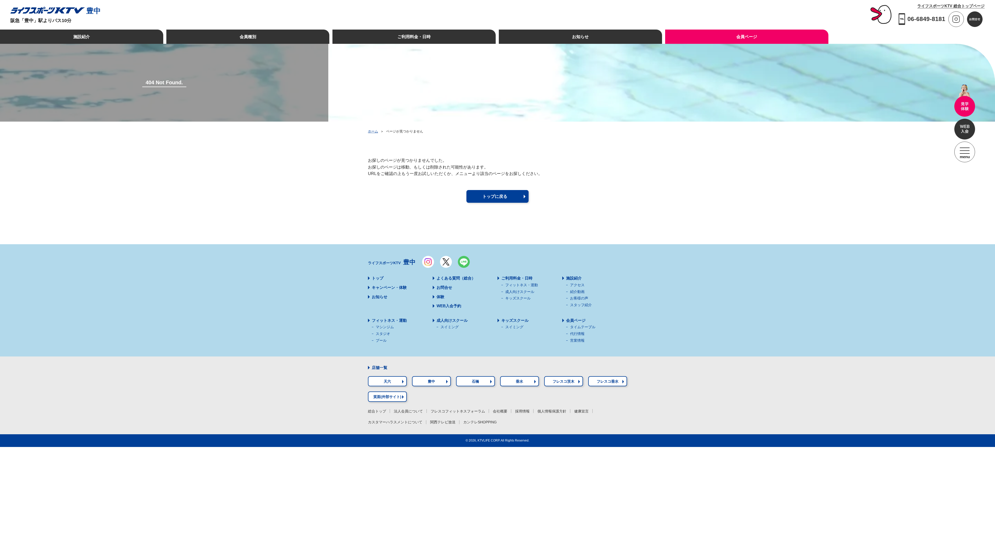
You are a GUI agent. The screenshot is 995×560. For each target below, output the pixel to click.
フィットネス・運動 (521, 285)
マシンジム (385, 327)
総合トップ (377, 411)
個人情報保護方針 (551, 411)
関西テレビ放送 (443, 422)
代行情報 (577, 334)
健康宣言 (581, 411)
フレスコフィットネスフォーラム (458, 411)
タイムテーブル (582, 327)
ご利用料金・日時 (516, 278)
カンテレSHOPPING (480, 422)
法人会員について (408, 411)
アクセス (577, 285)
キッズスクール (518, 298)
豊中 (93, 11)
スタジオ (383, 334)
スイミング (449, 327)
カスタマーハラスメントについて (395, 422)
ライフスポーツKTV (392, 261)
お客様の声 (579, 298)
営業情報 (577, 340)
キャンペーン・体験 (389, 287)
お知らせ (379, 297)
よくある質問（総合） (456, 278)
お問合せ (444, 287)
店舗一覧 (379, 367)
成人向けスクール (519, 292)
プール (381, 340)
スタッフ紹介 (581, 305)
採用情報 (522, 411)
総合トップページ (951, 6)
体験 (440, 297)
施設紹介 (574, 278)
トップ (377, 278)
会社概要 (500, 411)
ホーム (373, 131)
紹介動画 (577, 292)
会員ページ (576, 320)
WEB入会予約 (449, 306)
